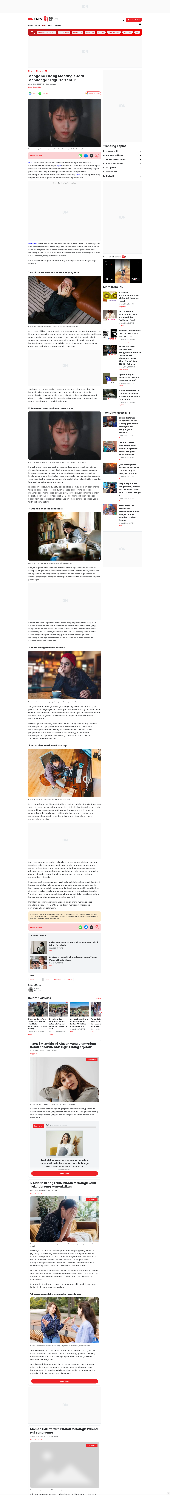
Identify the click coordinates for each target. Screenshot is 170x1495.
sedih (78, 174)
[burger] (140, 24)
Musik (31, 162)
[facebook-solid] (86, 155)
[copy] (97, 155)
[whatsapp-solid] (80, 155)
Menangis (32, 243)
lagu (59, 165)
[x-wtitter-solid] (91, 155)
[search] (122, 19)
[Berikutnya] (101, 1124)
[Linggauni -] (30, 989)
